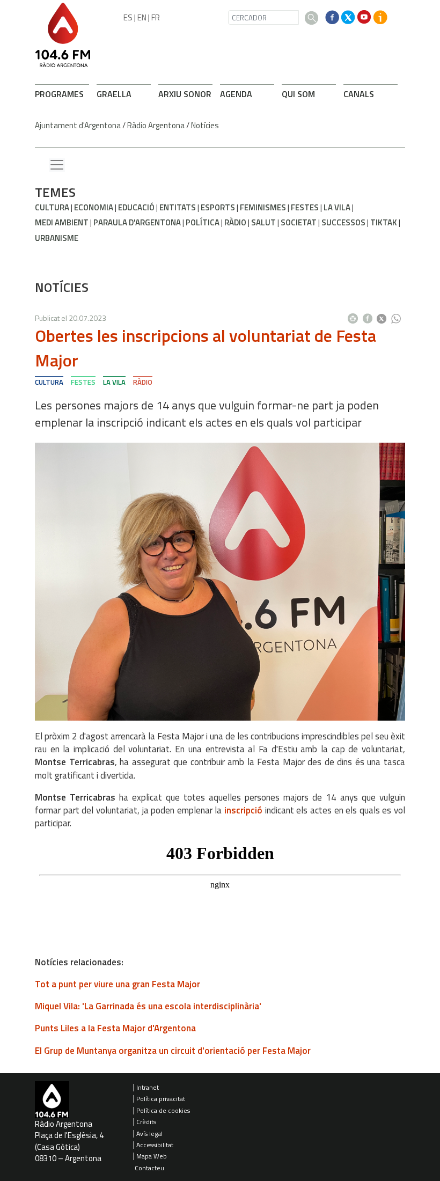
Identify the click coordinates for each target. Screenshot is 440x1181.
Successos (343, 222)
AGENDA (236, 93)
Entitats (177, 207)
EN (141, 17)
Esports (218, 207)
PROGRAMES (59, 93)
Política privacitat (160, 1099)
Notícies (205, 125)
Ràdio (235, 222)
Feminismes (263, 207)
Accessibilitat (154, 1145)
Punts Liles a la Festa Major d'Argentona (115, 1028)
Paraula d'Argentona (137, 222)
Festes (305, 207)
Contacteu (149, 1168)
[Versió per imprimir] (355, 315)
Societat (299, 222)
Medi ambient (62, 222)
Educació (136, 207)
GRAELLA (114, 93)
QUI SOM (298, 93)
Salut (263, 222)
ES (128, 17)
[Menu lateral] (57, 165)
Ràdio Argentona (156, 125)
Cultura (52, 207)
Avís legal (149, 1133)
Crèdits (146, 1122)
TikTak (383, 222)
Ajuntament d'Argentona (78, 125)
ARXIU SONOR (184, 93)
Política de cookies (163, 1110)
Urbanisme (56, 238)
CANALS (358, 93)
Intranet (147, 1087)
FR (155, 17)
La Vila (337, 207)
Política (202, 222)
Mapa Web (151, 1156)
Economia (93, 207)
